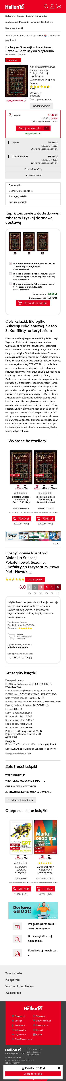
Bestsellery (47, 22)
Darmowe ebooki (14, 28)
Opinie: (34, 93)
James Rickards (21, 879)
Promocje (24, 22)
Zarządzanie (23, 744)
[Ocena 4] (41, 86)
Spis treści (18, 202)
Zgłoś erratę (11, 736)
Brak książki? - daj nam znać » (40, 939)
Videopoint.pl (20, 1030)
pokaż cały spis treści (22, 800)
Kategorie (10, 16)
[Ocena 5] (44, 86)
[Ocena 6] (48, 86)
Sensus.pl (40, 1016)
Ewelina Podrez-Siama (45, 879)
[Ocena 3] (38, 86)
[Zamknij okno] (59, 1068)
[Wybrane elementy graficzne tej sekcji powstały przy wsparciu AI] (58, 544)
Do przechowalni (33, 175)
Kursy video (41, 16)
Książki (21, 16)
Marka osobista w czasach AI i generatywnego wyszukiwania (45, 871)
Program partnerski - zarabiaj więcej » (42, 926)
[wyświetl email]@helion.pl (23, 1060)
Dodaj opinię (35, 579)
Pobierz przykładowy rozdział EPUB (23, 731)
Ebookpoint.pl (42, 1025)
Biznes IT (10, 744)
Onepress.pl (20, 1016)
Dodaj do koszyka (35, 303)
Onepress (50, 79)
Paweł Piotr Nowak (45, 66)
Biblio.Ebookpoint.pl (23, 1039)
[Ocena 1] (31, 86)
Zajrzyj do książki (14, 100)
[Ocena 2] (34, 86)
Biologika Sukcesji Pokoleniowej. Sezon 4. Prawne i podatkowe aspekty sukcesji (45, 502)
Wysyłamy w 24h (33, 133)
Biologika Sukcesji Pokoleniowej (39, 74)
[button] (55, 466)
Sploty (39, 1035)
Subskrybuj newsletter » (43, 953)
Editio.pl (18, 1021)
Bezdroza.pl (20, 1025)
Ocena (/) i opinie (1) (21, 191)
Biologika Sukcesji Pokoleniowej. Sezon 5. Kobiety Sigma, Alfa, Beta (21, 500)
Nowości (35, 22)
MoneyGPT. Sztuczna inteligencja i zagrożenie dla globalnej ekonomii (21, 872)
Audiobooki (11, 22)
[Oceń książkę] (42, 86)
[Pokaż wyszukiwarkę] (46, 6)
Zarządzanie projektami (44, 744)
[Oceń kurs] (14, 579)
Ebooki (29, 16)
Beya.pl (39, 1030)
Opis (15, 185)
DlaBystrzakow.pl (43, 1021)
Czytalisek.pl (20, 1035)
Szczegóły (18, 196)
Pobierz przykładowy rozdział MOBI (23, 734)
